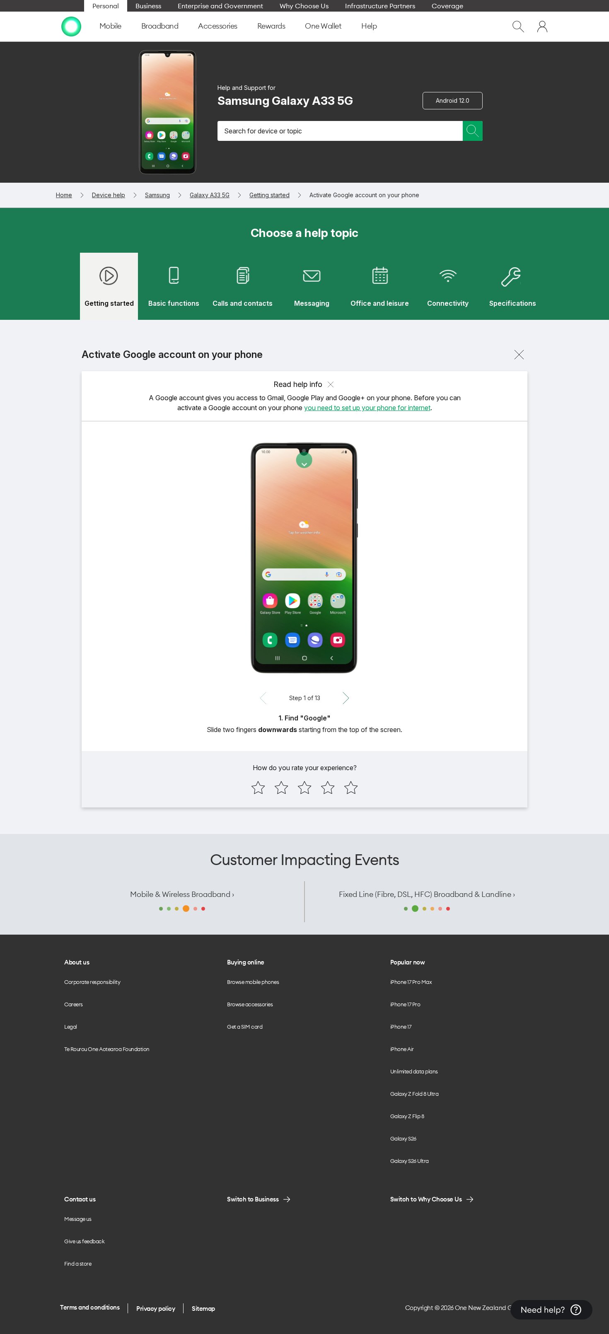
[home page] (71, 26)
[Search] (473, 131)
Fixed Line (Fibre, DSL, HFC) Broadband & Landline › (427, 894)
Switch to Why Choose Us (426, 1199)
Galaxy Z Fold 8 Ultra (414, 1093)
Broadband (160, 26)
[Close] (519, 354)
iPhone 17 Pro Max (411, 982)
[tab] (109, 286)
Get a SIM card (244, 1026)
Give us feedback (84, 1241)
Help (369, 26)
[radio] (258, 787)
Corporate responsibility (92, 982)
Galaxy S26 (403, 1138)
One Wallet (323, 26)
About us (76, 962)
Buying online (245, 962)
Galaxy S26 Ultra (409, 1161)
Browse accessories (250, 1004)
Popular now (407, 962)
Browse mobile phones (253, 982)
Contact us (79, 1199)
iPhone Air (402, 1049)
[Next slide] (346, 698)
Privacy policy (155, 1308)
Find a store (77, 1263)
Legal (70, 1026)
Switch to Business (252, 1199)
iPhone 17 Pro (405, 1004)
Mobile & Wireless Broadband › (182, 894)
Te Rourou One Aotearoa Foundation (107, 1049)
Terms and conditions (89, 1307)
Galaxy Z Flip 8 (407, 1116)
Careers (73, 1004)
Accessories (217, 26)
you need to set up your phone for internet (367, 408)
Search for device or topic (263, 131)
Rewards (271, 26)
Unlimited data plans (414, 1071)
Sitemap (203, 1308)
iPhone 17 (400, 1026)
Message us (77, 1219)
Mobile (110, 26)
